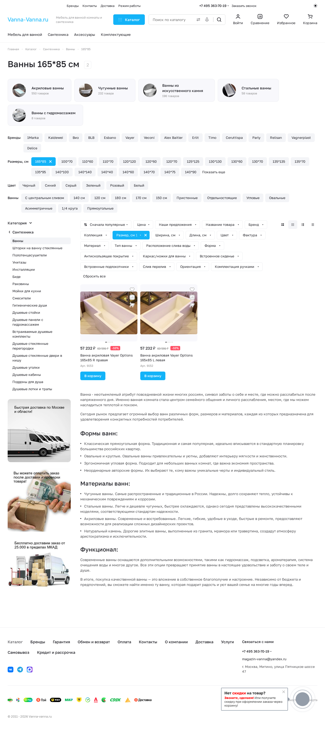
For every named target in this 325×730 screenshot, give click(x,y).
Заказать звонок (244, 6)
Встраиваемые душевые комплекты (32, 334)
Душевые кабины (26, 375)
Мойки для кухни (26, 291)
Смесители (21, 298)
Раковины (20, 284)
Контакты (148, 641)
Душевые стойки (26, 312)
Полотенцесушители (29, 255)
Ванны (17, 241)
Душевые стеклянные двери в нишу (37, 357)
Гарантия (61, 641)
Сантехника (23, 232)
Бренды (37, 641)
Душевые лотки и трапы (32, 389)
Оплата (124, 641)
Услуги (227, 641)
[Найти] (219, 20)
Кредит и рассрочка (56, 652)
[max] (29, 669)
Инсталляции (23, 269)
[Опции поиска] (197, 20)
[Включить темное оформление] (315, 6)
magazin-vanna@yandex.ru (264, 659)
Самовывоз (18, 652)
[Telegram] (20, 669)
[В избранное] (132, 289)
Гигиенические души (29, 305)
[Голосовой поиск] (208, 20)
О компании (176, 641)
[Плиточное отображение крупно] (282, 224)
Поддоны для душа (27, 382)
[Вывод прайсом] (312, 224)
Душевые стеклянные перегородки (30, 345)
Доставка (204, 641)
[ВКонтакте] (10, 669)
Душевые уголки (26, 367)
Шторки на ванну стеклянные (37, 248)
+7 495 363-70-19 (213, 6)
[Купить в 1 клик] (132, 305)
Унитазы (19, 262)
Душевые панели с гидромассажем (27, 322)
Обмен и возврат (94, 641)
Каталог (15, 641)
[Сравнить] (132, 297)
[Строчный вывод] (302, 224)
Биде (16, 277)
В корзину (92, 376)
